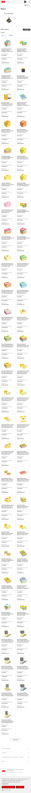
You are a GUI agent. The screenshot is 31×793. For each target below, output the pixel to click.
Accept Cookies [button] (20, 787)
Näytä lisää (15, 739)
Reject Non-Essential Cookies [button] (8, 787)
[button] (6, 790)
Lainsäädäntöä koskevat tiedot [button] (13, 757)
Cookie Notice (5, 783)
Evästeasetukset (10, 770)
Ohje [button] (3, 761)
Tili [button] (27, 5)
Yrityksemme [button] (6, 748)
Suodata (26, 29)
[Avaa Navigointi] (29, 1)
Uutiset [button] (4, 753)
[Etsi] (25, 2)
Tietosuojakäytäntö (20, 769)
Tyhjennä (11, 35)
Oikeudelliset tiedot (11, 769)
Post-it (3, 35)
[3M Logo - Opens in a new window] (3, 2)
